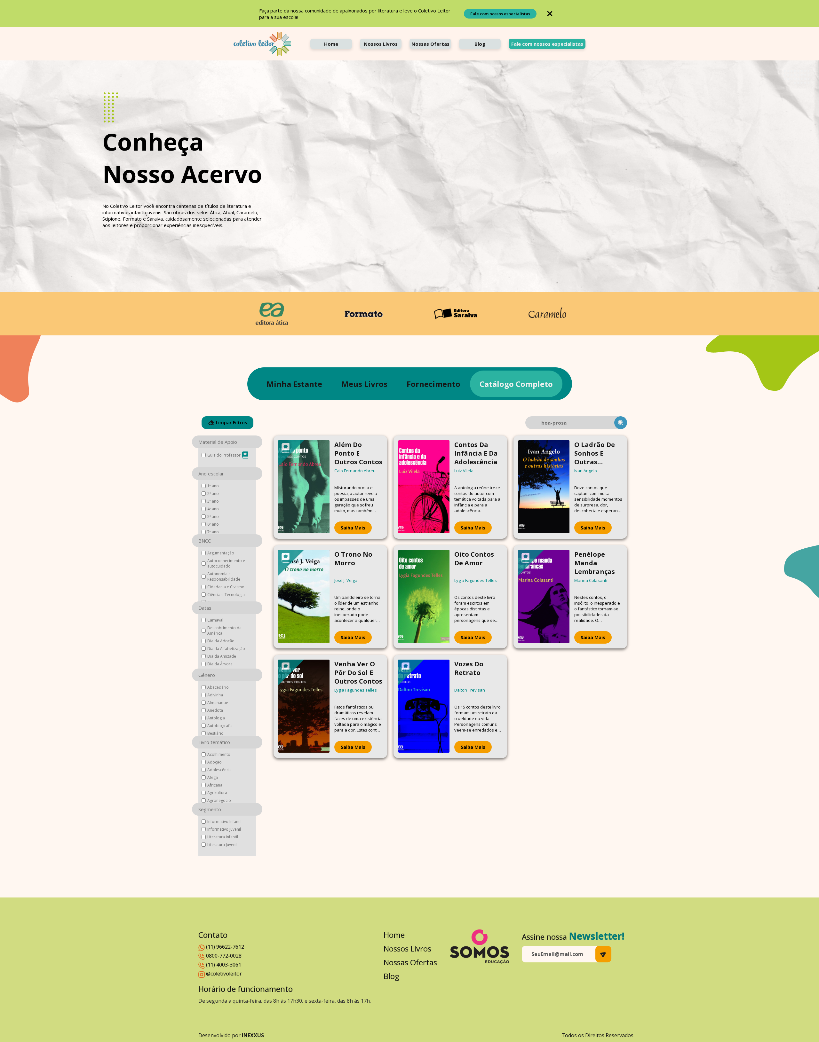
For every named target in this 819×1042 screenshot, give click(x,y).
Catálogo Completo (516, 384)
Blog (479, 44)
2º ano (213, 493)
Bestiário (215, 733)
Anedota (215, 710)
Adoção (214, 762)
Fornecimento (433, 384)
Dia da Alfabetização (226, 648)
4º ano (213, 509)
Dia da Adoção (221, 641)
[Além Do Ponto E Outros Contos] (304, 487)
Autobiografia (220, 725)
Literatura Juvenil (222, 844)
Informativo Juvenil (224, 829)
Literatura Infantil (222, 837)
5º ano (213, 516)
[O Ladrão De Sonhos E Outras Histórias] (543, 487)
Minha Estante (294, 384)
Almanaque (217, 702)
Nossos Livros (381, 44)
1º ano (213, 486)
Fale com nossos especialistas (500, 14)
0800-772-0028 (224, 955)
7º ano (213, 532)
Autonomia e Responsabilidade (223, 576)
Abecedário (218, 687)
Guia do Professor (224, 455)
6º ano (213, 524)
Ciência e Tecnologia (226, 594)
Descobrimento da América (224, 630)
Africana (214, 785)
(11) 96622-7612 (225, 946)
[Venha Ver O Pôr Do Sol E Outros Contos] (304, 706)
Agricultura (217, 792)
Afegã (212, 777)
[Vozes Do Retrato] (423, 706)
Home (331, 44)
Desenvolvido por (231, 1035)
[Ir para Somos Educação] (479, 946)
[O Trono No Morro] (304, 597)
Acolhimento (218, 754)
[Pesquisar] (620, 422)
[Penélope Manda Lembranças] (543, 597)
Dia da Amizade (221, 656)
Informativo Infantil (224, 821)
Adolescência (219, 769)
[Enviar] (603, 954)
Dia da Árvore (220, 664)
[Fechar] (550, 13)
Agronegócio (219, 800)
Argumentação (220, 553)
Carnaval (215, 620)
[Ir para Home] (262, 44)
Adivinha (215, 695)
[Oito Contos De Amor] (423, 597)
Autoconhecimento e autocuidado (226, 563)
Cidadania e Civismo (225, 587)
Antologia (216, 718)
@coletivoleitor (224, 973)
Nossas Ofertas (430, 44)
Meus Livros (364, 384)
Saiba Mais (353, 528)
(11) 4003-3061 (223, 964)
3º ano (213, 501)
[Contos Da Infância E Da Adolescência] (423, 487)
